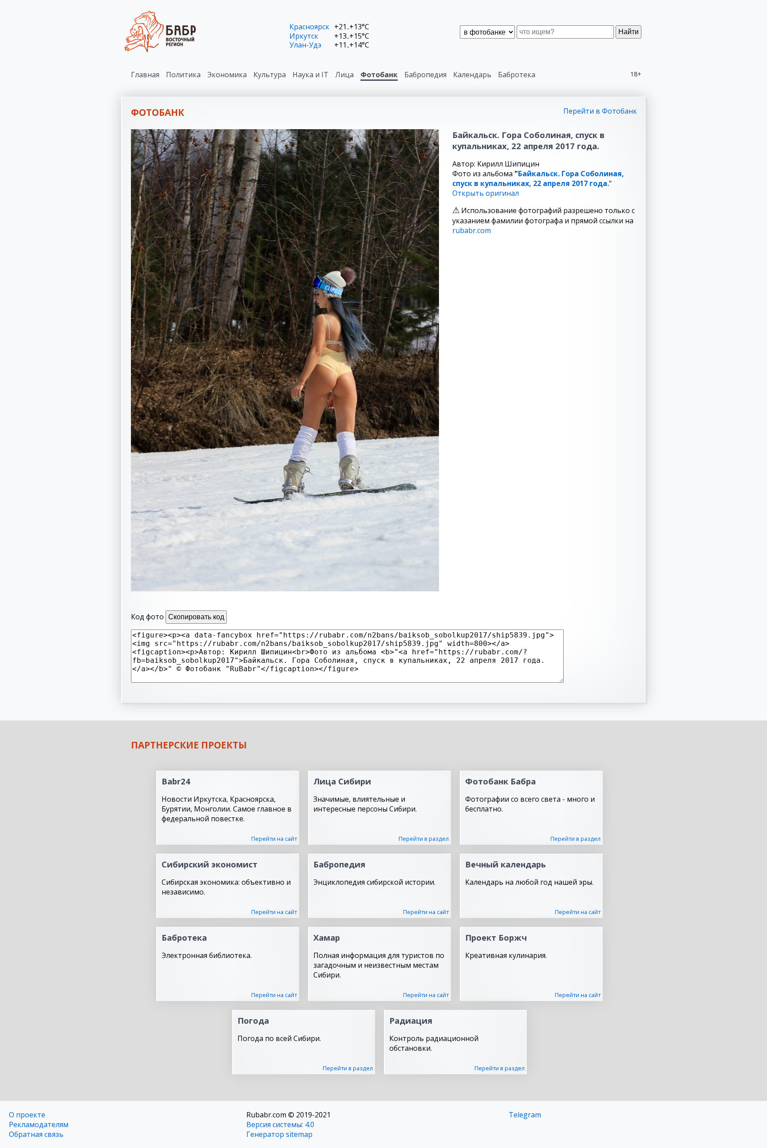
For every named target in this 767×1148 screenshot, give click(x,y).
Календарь (472, 74)
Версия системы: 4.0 (280, 1124)
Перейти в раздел (424, 839)
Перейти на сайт (274, 839)
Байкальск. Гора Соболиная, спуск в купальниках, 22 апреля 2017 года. (538, 178)
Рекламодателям (38, 1124)
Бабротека (516, 74)
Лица (344, 74)
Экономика (227, 74)
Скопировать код (196, 617)
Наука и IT (310, 74)
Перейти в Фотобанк (600, 111)
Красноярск (309, 27)
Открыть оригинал (485, 193)
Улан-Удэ (305, 45)
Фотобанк (379, 74)
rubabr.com (471, 230)
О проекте (27, 1115)
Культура (269, 74)
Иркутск (303, 36)
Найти (628, 32)
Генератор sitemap (279, 1134)
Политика (183, 74)
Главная (145, 74)
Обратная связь (36, 1134)
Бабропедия (425, 74)
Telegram (525, 1115)
